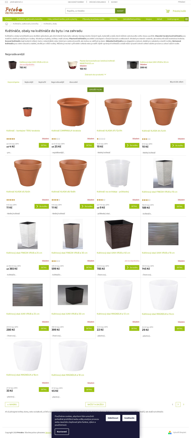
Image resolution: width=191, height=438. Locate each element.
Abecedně (73, 82)
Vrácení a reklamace (97, 2)
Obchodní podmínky (76, 2)
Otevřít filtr (95, 89)
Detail (44, 145)
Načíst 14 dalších (96, 404)
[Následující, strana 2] (178, 404)
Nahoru (13, 404)
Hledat (120, 11)
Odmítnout (113, 418)
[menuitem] (8, 19)
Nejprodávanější (57, 82)
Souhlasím (129, 418)
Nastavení (62, 431)
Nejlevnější (29, 82)
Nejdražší (42, 82)
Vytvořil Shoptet (179, 432)
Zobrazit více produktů (94, 74)
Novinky (114, 2)
